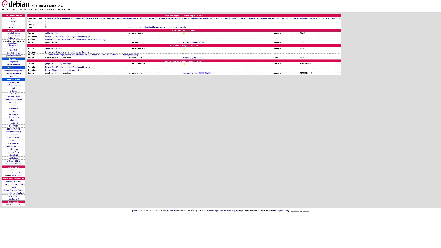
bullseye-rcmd (13, 143)
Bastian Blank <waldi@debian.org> (124, 55)
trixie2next (13, 123)
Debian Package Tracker (13, 190)
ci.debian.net (13, 199)
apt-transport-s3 (135, 27)
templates (16, 35)
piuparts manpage (13, 56)
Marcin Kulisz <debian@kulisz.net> (59, 40)
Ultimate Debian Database (13, 193)
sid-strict (16, 68)
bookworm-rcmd (13, 129)
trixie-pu (13, 120)
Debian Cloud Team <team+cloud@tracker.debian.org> (67, 37)
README (14, 50)
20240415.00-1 (205, 73)
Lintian (13, 187)
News (13, 21)
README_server (14, 53)
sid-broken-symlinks (13, 100)
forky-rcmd (13, 108)
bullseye (13, 140)
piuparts (135, 211)
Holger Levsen (219, 211)
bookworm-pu (13, 135)
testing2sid (13, 103)
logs (18, 47)
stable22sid (13, 158)
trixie (14, 111)
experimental (13, 82)
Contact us (13, 27)
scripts (10, 47)
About (13, 18)
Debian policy (13, 38)
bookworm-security (13, 132)
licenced (146, 211)
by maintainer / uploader (13, 71)
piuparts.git (239, 211)
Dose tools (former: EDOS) (13, 184)
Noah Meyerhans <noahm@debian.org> (92, 55)
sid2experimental (14, 85)
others (229, 211)
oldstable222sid (13, 161)
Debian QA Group (13, 181)
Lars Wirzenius (174, 211)
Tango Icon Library (283, 211)
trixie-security (13, 117)
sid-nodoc (14, 94)
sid (13, 88)
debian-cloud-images (150, 27)
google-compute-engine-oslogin (173, 27)
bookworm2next (13, 138)
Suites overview (13, 65)
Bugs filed (14, 62)
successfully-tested (190, 42)
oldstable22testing (13, 164)
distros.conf (13, 45)
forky (14, 106)
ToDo (20, 175)
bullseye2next (13, 152)
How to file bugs (13, 33)
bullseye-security (13, 146)
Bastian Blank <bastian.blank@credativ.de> (63, 70)
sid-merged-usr (13, 97)
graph (16, 76)
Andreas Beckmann (204, 211)
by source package (13, 73)
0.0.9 (201, 58)
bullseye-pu (13, 149)
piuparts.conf (13, 43)
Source (14, 170)
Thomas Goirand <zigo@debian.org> (60, 55)
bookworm (13, 126)
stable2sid (13, 155)
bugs (19, 173)
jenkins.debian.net (13, 196)
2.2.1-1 (202, 42)
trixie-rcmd (13, 114)
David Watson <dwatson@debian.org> (90, 40)
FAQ (13, 24)
